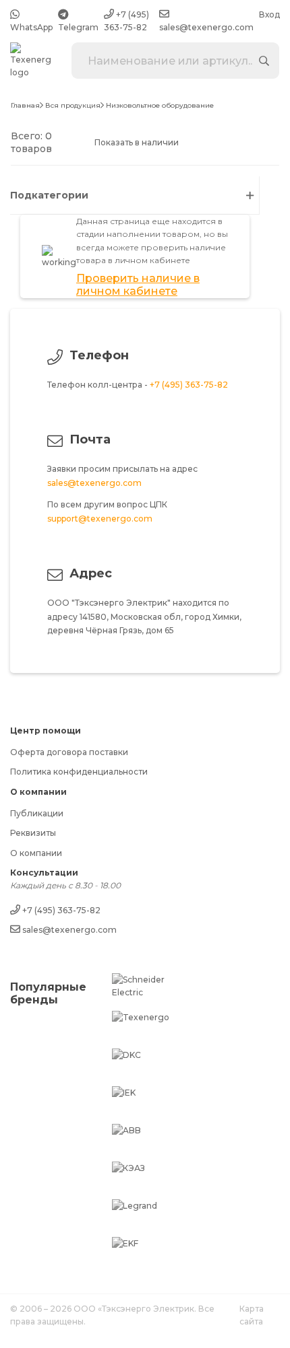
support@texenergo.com (99, 518)
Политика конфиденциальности (79, 772)
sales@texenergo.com (94, 483)
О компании (36, 853)
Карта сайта (251, 1315)
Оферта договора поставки (69, 752)
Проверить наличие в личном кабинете (138, 284)
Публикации (36, 813)
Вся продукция (72, 106)
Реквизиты (33, 833)
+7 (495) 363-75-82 (189, 385)
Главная (25, 106)
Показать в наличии (136, 142)
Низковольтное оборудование (160, 106)
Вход (269, 14)
